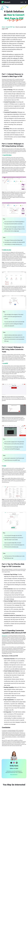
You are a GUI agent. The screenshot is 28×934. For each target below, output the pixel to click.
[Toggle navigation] (25, 2)
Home (3, 27)
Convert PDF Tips (10, 27)
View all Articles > (14, 774)
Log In (21, 2)
